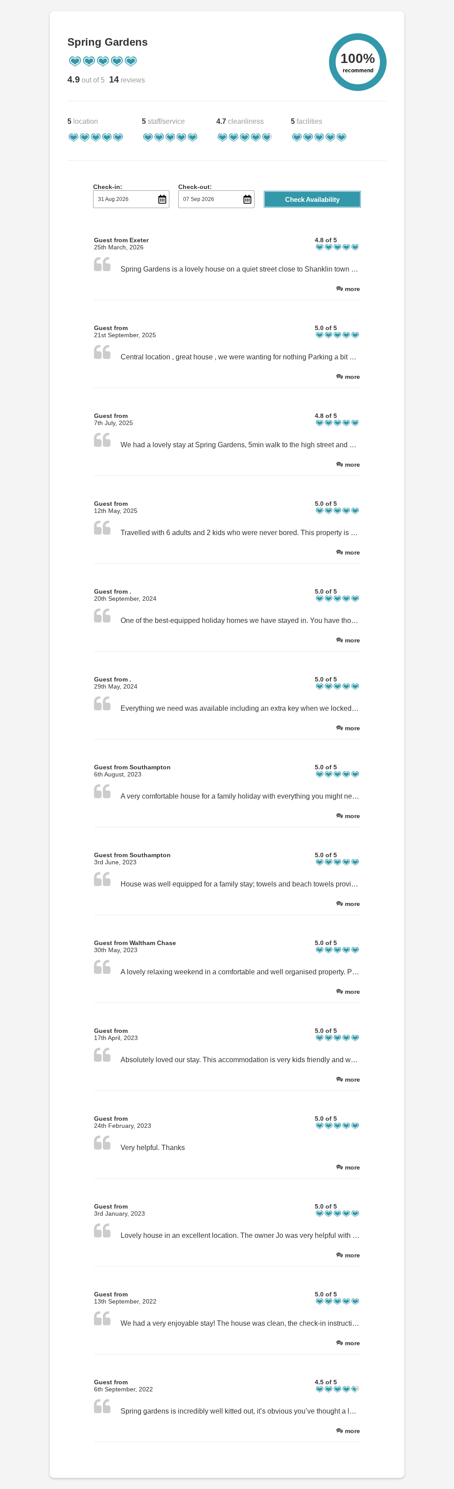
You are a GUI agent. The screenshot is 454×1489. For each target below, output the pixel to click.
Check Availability (312, 199)
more (352, 288)
